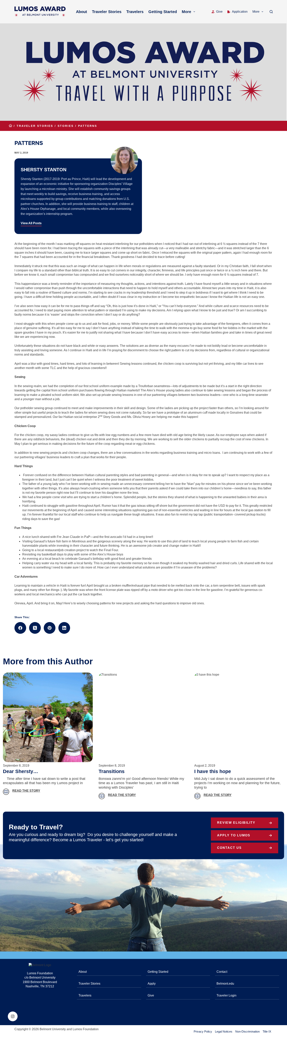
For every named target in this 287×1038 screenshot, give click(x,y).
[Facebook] (20, 628)
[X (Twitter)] (35, 628)
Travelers (135, 12)
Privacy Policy (203, 1031)
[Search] (271, 11)
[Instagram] (13, 1016)
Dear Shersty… (20, 771)
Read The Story (26, 790)
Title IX (267, 1031)
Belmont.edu (225, 983)
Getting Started (162, 12)
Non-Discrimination (247, 1031)
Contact (222, 971)
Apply (152, 983)
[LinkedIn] (64, 628)
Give (219, 11)
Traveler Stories (106, 12)
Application (240, 11)
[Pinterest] (49, 628)
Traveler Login (226, 995)
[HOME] (10, 126)
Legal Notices (223, 1031)
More (186, 12)
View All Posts (31, 223)
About (81, 12)
